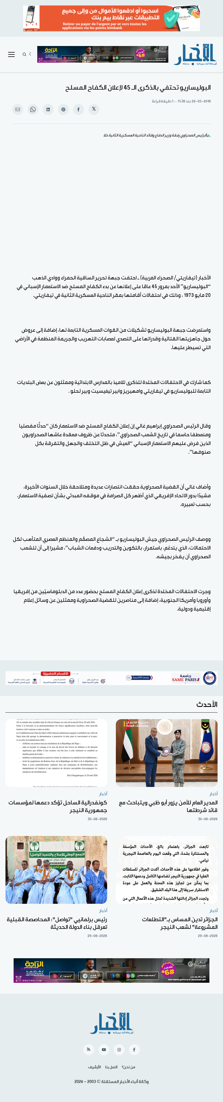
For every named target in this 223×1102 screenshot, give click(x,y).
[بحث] (24, 54)
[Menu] (11, 54)
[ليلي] (31, 54)
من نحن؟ (128, 1067)
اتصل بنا (111, 1067)
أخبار (214, 794)
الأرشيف (94, 1067)
